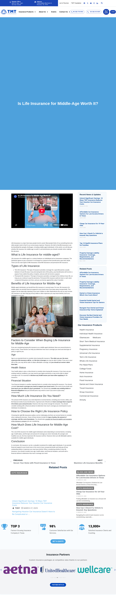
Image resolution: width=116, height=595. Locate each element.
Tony (17, 508)
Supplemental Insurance (90, 345)
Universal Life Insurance (90, 353)
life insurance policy (29, 415)
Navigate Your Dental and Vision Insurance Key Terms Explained (92, 309)
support (34, 289)
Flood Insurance (86, 380)
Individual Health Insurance (91, 334)
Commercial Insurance (89, 396)
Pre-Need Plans (86, 365)
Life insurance (15, 243)
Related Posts (86, 269)
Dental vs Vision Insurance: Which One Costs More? (90, 294)
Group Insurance (86, 392)
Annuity (83, 400)
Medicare (97, 337)
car (20, 295)
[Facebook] (84, 3)
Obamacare (84, 337)
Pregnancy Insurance (88, 349)
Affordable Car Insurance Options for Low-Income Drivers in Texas (92, 214)
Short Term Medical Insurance (92, 341)
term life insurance (44, 262)
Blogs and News (85, 472)
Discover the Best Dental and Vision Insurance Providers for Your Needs (91, 317)
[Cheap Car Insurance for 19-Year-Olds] (66, 494)
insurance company (62, 258)
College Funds (85, 369)
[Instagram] (94, 3)
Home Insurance (86, 372)
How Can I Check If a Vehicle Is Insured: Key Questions (91, 234)
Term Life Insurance (88, 357)
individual (48, 258)
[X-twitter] (87, 3)
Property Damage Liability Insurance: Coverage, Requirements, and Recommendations (89, 256)
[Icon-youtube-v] (90, 3)
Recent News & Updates (90, 194)
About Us (42, 12)
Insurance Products (26, 12)
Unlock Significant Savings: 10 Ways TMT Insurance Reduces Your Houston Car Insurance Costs (91, 201)
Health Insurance (87, 330)
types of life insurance (30, 262)
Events (53, 12)
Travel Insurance (86, 388)
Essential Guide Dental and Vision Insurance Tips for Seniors (92, 301)
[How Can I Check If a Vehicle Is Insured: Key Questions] (66, 510)
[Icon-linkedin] (97, 3)
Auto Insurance (86, 376)
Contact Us (63, 12)
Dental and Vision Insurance (91, 384)
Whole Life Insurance (88, 361)
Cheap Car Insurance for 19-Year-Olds (90, 493)
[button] (1, 570)
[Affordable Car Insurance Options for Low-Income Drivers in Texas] (66, 478)
